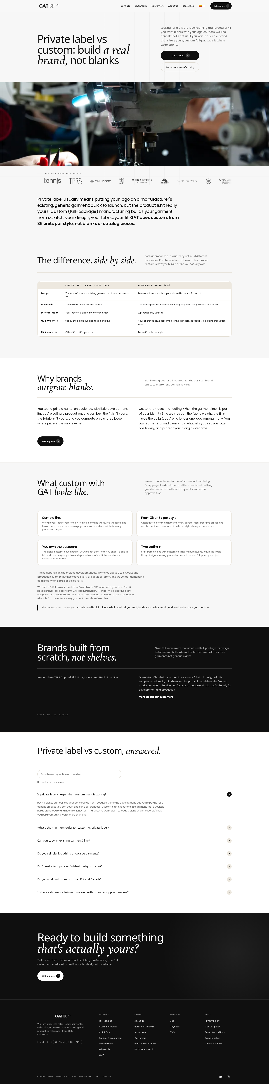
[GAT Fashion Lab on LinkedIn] (220, 1076)
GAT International (143, 1049)
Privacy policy (212, 1020)
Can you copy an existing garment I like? (133, 840)
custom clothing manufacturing (184, 551)
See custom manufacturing (180, 67)
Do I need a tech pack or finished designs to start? (133, 866)
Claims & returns (213, 1043)
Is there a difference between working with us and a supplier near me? (133, 892)
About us (173, 5)
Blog (172, 1020)
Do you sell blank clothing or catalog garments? (133, 853)
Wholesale (104, 1049)
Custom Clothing (108, 1026)
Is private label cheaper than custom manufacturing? (134, 794)
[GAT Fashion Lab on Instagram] (228, 1076)
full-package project (208, 555)
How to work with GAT (146, 1043)
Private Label (106, 1043)
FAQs (172, 1032)
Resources (188, 5)
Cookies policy (212, 1026)
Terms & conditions (215, 1032)
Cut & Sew (104, 1032)
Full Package (105, 1020)
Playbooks (175, 1026)
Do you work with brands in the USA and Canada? (133, 879)
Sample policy (212, 1038)
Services (125, 5)
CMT (101, 1055)
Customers (157, 5)
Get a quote (219, 6)
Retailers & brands (144, 1026)
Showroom (141, 5)
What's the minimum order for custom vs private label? (133, 827)
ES (204, 6)
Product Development (111, 1038)
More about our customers (156, 697)
